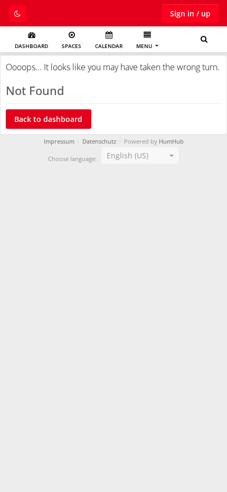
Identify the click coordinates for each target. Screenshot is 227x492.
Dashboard (31, 46)
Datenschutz (99, 141)
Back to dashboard (48, 119)
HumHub (171, 141)
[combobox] (139, 155)
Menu (145, 46)
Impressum (59, 141)
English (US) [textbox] (127, 155)
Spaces (71, 46)
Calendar (108, 46)
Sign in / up (190, 13)
